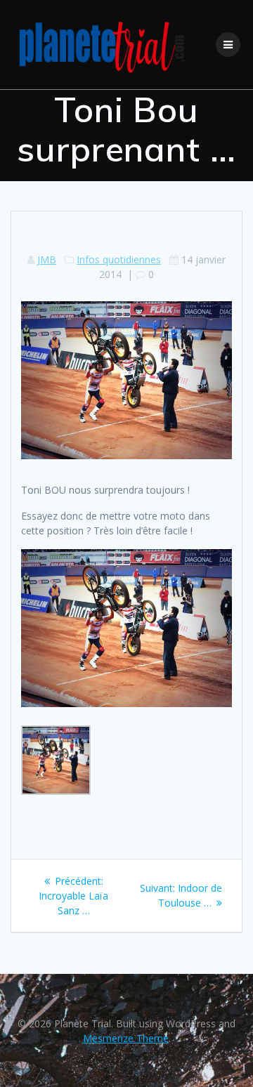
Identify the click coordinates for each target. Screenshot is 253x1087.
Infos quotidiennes (119, 259)
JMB (46, 259)
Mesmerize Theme (126, 1038)
